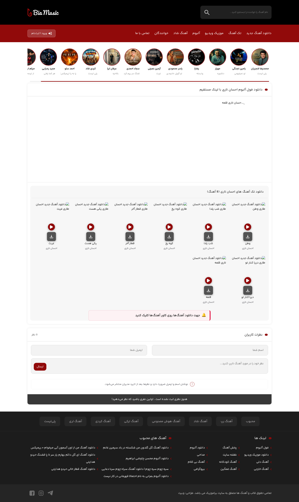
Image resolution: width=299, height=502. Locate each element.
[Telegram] (50, 493)
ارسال (40, 366)
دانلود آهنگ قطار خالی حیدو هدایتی (73, 469)
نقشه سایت (230, 455)
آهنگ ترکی (131, 421)
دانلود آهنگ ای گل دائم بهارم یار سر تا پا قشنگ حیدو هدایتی (62, 458)
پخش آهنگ (230, 448)
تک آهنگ (234, 33)
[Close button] (290, 430)
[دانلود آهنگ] (247, 236)
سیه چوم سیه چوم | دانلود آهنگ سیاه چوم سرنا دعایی (135, 469)
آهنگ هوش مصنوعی (166, 421)
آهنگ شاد (180, 33)
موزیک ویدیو (214, 33)
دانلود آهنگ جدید (259, 33)
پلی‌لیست (50, 421)
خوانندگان (161, 33)
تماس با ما (142, 33)
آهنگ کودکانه (228, 462)
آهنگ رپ (226, 421)
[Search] (207, 12)
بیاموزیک (43, 12)
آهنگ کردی (103, 421)
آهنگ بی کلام (196, 462)
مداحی (201, 455)
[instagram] (41, 493)
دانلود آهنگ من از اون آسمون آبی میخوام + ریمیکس (63, 448)
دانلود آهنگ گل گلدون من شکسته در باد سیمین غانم (136, 448)
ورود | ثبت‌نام (39, 33)
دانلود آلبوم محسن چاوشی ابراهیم (147, 458)
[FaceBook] (32, 493)
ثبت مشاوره (269, 474)
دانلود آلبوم (197, 448)
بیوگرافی (199, 469)
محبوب (250, 421)
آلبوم (196, 33)
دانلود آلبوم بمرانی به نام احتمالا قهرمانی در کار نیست (136, 476)
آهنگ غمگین (228, 469)
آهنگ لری (75, 421)
